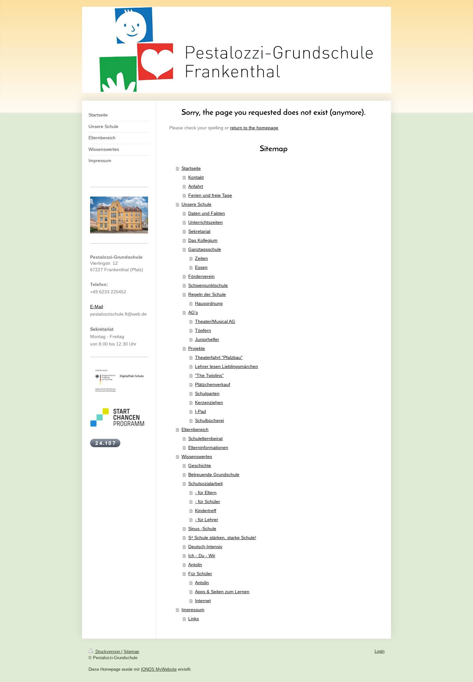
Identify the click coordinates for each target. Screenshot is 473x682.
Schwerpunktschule (208, 285)
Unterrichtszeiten (205, 222)
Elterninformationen (208, 447)
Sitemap (131, 651)
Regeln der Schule (207, 294)
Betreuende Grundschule (213, 474)
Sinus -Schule (202, 528)
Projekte (196, 348)
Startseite (191, 168)
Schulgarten (207, 393)
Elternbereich (195, 429)
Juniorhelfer (207, 339)
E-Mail (96, 306)
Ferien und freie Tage (210, 195)
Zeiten (201, 258)
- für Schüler (207, 501)
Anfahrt (195, 186)
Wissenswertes (196, 456)
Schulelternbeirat (205, 438)
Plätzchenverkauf (212, 384)
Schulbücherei (209, 420)
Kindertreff (205, 510)
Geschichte (199, 465)
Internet (203, 600)
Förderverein (201, 276)
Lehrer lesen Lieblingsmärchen (226, 366)
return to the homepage (254, 127)
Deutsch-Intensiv (205, 546)
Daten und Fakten (206, 213)
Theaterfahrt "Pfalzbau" (219, 357)
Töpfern (203, 330)
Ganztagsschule (204, 249)
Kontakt (196, 177)
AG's (193, 312)
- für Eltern (206, 492)
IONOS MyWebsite (159, 669)
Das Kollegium (203, 240)
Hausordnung (209, 303)
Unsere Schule (196, 204)
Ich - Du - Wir (201, 555)
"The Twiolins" (209, 375)
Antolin (195, 564)
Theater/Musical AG (215, 321)
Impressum (192, 609)
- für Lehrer (206, 519)
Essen (201, 267)
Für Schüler (200, 573)
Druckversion (107, 651)
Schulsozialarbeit (205, 483)
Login (380, 651)
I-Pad (200, 411)
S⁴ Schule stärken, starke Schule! (222, 537)
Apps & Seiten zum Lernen (222, 591)
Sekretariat (199, 231)
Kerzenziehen (209, 402)
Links (193, 618)
